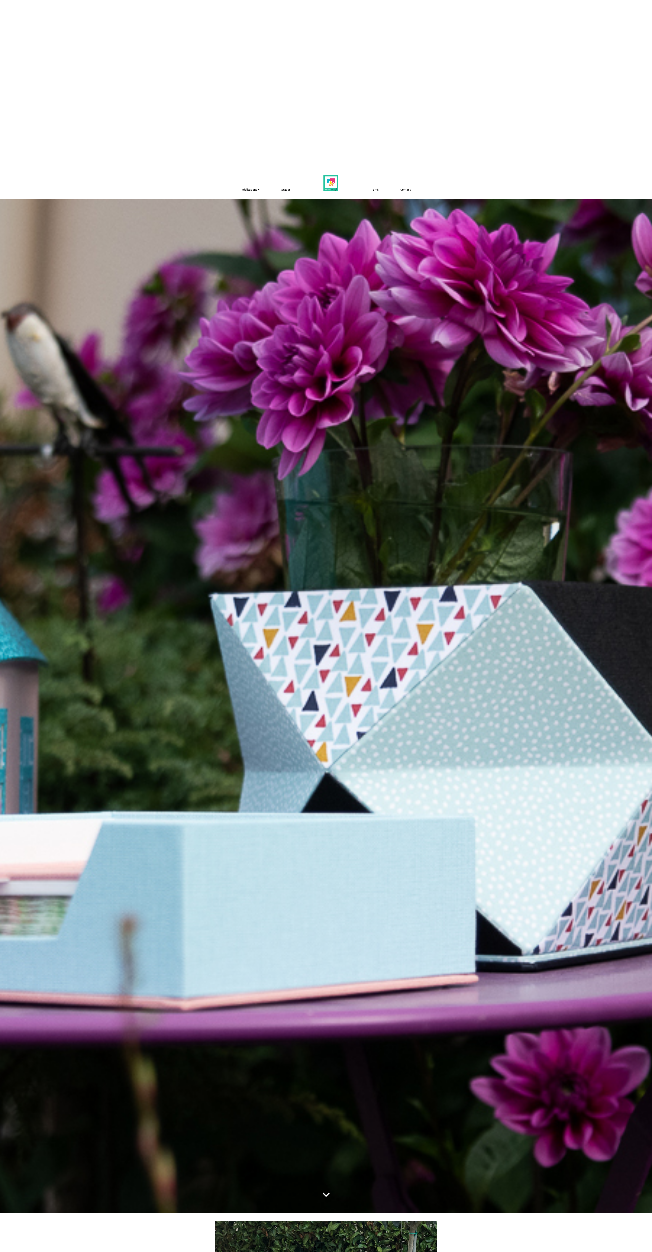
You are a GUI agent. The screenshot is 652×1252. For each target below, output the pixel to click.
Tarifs (375, 190)
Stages (286, 190)
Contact (405, 190)
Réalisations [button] (249, 190)
